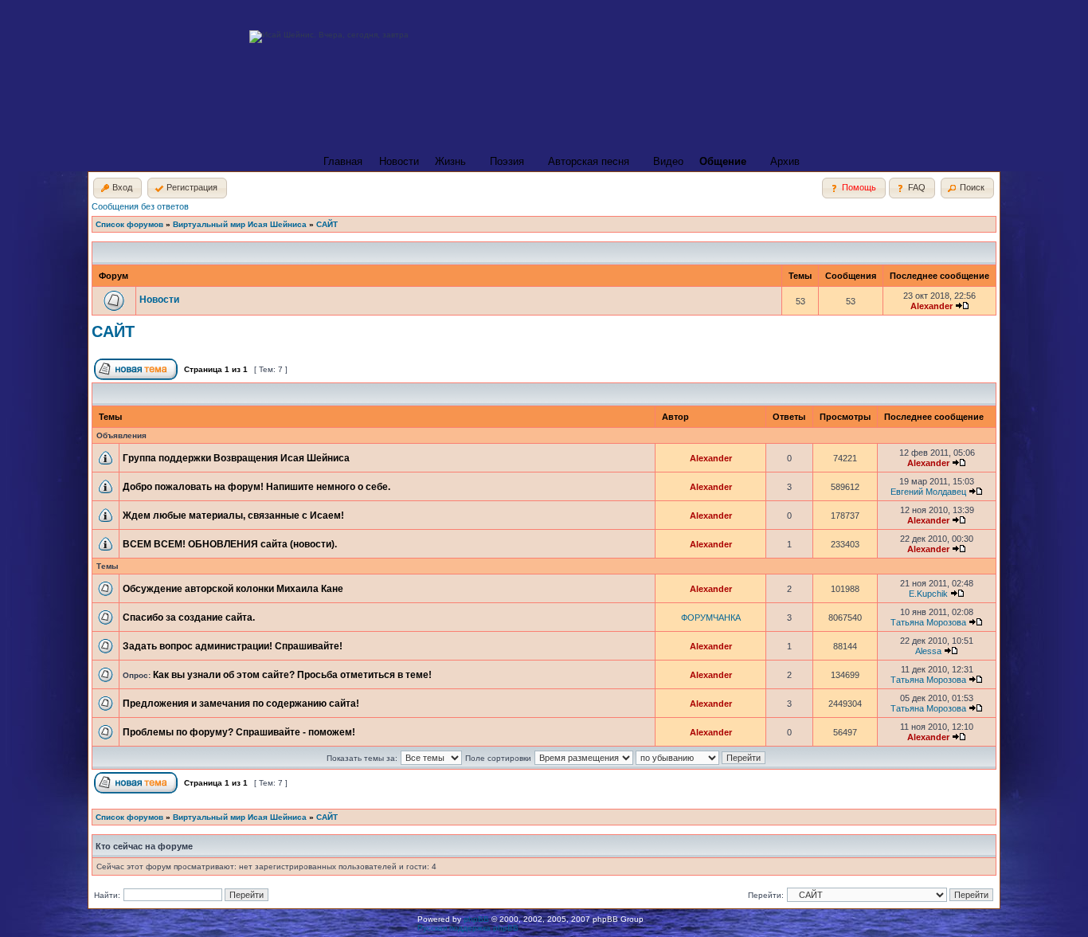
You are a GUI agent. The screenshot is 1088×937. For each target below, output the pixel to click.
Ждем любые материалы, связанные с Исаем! (233, 515)
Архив (785, 161)
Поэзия (507, 161)
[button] (117, 188)
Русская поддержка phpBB (468, 927)
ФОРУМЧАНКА (711, 617)
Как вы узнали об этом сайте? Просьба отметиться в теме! (292, 674)
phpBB (476, 919)
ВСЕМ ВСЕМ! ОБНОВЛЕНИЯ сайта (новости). (230, 544)
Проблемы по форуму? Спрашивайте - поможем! (239, 732)
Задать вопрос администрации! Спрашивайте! (232, 646)
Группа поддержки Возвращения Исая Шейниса (236, 458)
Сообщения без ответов (140, 206)
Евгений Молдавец (928, 491)
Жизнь (450, 161)
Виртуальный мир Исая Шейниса (240, 224)
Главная (342, 161)
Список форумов (129, 224)
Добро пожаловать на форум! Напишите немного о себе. (256, 486)
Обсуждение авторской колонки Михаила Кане (233, 588)
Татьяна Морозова (928, 622)
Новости (399, 161)
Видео (668, 161)
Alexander (931, 306)
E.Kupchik (928, 593)
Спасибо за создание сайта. (189, 617)
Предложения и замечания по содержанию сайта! (241, 703)
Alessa (928, 651)
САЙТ (327, 224)
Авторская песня (588, 161)
